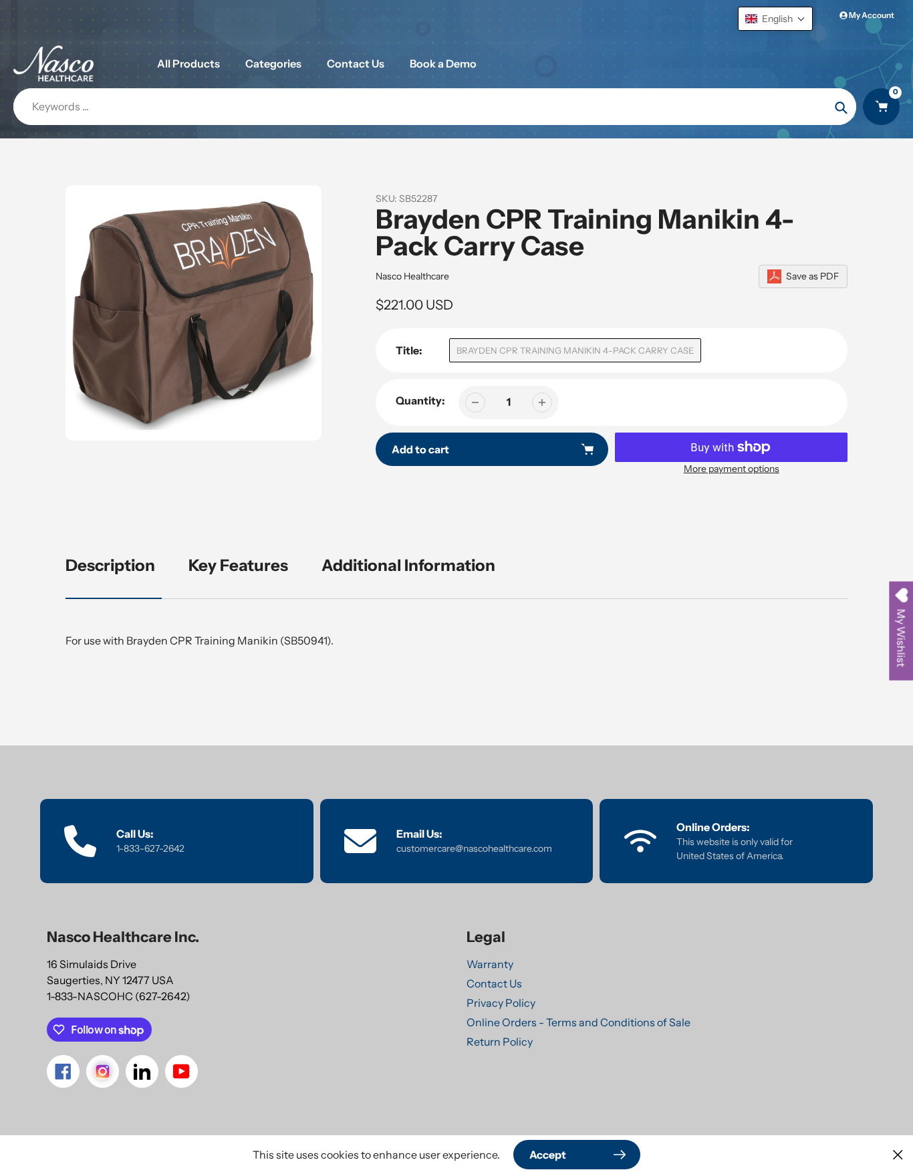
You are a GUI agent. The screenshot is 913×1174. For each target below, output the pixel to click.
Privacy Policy (501, 1003)
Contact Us (494, 983)
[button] (775, 18)
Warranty (490, 964)
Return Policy (500, 1041)
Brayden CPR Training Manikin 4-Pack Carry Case (575, 350)
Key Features (238, 565)
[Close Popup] (898, 1154)
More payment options (731, 469)
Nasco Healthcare (412, 276)
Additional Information (408, 565)
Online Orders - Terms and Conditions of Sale (578, 1022)
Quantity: (420, 400)
